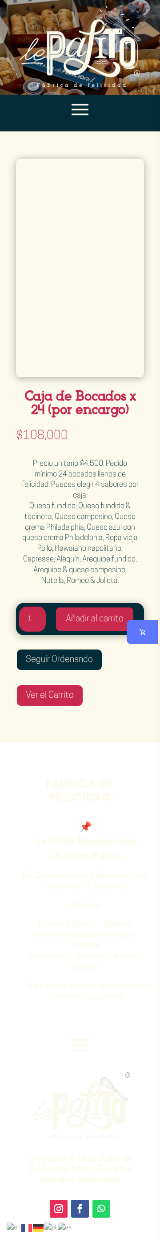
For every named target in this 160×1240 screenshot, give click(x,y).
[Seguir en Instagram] (59, 1209)
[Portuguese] (51, 1227)
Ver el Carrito (50, 695)
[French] (27, 1227)
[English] (14, 1227)
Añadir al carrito (95, 619)
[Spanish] (65, 1227)
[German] (38, 1227)
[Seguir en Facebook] (80, 1209)
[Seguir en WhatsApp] (101, 1209)
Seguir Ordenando (59, 659)
